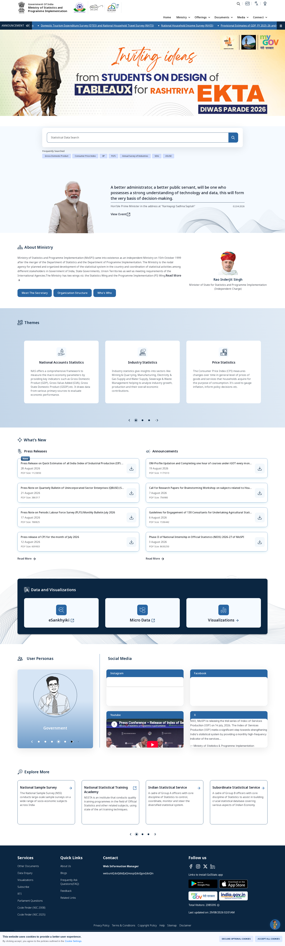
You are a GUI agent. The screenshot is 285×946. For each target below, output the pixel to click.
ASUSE (168, 156)
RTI (19, 894)
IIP (103, 156)
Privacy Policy (101, 925)
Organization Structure (73, 293)
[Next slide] (157, 420)
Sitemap (172, 925)
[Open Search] (238, 3)
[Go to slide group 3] (149, 420)
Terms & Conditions (123, 925)
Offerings (201, 17)
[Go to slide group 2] (142, 420)
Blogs (63, 873)
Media (241, 17)
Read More (24, 558)
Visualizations (25, 880)
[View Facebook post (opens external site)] (230, 693)
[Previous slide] (129, 420)
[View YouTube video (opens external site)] (146, 735)
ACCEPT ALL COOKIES (269, 939)
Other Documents (28, 866)
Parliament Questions (30, 900)
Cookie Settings (73, 941)
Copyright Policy (147, 925)
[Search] (233, 138)
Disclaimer (185, 925)
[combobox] (137, 138)
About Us (65, 866)
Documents (222, 17)
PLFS (113, 156)
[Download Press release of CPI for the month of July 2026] (131, 542)
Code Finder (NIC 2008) (31, 907)
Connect (258, 17)
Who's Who (104, 293)
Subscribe (23, 887)
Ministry (181, 17)
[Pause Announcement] (281, 25)
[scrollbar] (183, 684)
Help (162, 925)
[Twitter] (205, 866)
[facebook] (191, 866)
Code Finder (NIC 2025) (31, 914)
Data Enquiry (24, 873)
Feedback (66, 891)
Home (167, 17)
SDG (157, 156)
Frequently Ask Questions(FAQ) (69, 882)
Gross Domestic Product (56, 156)
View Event (119, 214)
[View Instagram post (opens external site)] (146, 693)
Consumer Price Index (85, 156)
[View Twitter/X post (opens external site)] (230, 735)
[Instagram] (198, 866)
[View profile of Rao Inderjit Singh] (228, 262)
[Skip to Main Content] (247, 3)
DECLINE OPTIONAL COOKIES (236, 939)
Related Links (68, 898)
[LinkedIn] (212, 866)
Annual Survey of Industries (135, 156)
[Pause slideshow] (80, 741)
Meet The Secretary (35, 293)
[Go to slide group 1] (136, 420)
